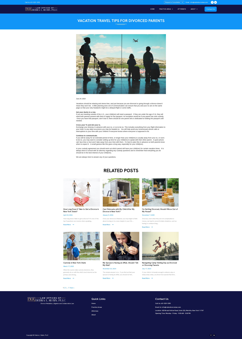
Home (152, 9)
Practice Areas (165, 9)
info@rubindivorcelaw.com (199, 2)
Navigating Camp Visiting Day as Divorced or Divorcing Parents (159, 264)
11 (69, 288)
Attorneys (182, 9)
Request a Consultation (173, 2)
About (193, 9)
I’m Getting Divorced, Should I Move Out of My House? (160, 210)
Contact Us (210, 9)
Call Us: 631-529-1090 (163, 303)
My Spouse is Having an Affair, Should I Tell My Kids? (120, 264)
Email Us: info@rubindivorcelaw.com (168, 307)
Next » (72, 288)
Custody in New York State (74, 263)
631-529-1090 (35, 2)
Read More (67, 225)
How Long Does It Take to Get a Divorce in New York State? (81, 210)
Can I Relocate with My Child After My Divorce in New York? (119, 210)
